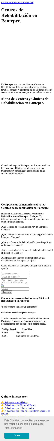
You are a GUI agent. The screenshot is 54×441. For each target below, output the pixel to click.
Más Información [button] (13, 428)
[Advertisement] (27, 54)
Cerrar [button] (17, 435)
